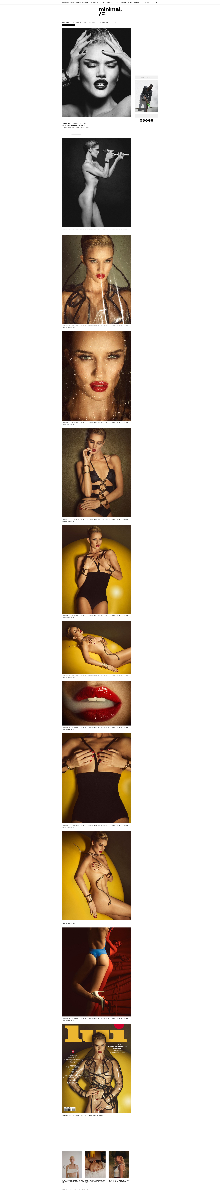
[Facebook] (149, 121)
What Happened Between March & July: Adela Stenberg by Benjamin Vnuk (95, 1181)
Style (130, 2)
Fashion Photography (107, 2)
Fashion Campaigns (82, 2)
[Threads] (144, 121)
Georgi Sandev (76, 134)
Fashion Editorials (68, 2)
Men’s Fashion (121, 2)
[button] (128, 1167)
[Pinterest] (146, 121)
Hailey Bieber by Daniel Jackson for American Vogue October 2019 (119, 1181)
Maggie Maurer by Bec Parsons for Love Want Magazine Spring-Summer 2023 (73, 1181)
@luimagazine (81, 123)
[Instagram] (141, 121)
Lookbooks (94, 2)
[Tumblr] (152, 121)
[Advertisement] (96, 1133)
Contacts (137, 2)
